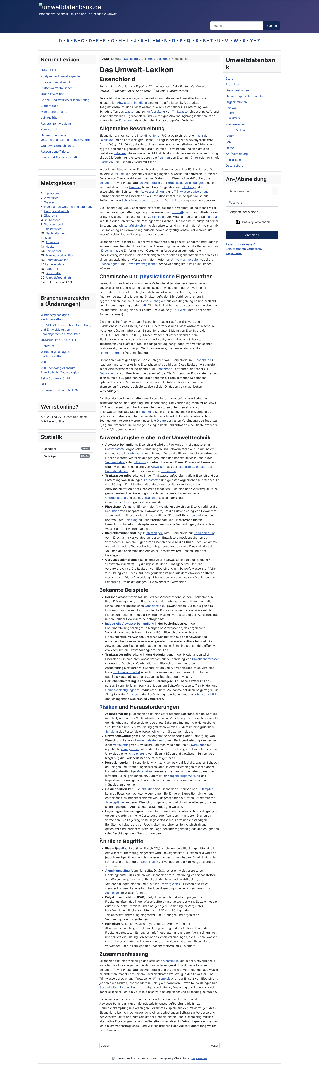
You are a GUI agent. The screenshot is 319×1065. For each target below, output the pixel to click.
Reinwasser (53, 251)
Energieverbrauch (56, 211)
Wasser (49, 202)
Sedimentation (115, 462)
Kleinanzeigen (235, 124)
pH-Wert (180, 310)
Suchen (272, 25)
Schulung (111, 731)
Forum (230, 136)
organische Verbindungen (186, 183)
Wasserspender (55, 224)
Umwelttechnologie (184, 259)
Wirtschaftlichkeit (131, 225)
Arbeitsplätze (114, 802)
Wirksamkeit (161, 978)
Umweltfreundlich (58, 277)
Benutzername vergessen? (244, 249)
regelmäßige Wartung (185, 776)
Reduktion (112, 511)
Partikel (119, 174)
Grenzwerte (153, 606)
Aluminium (112, 893)
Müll (48, 237)
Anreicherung (138, 753)
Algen (191, 515)
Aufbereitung (156, 111)
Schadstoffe (107, 183)
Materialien (144, 771)
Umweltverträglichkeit (141, 264)
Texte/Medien (235, 130)
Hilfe (231, 112)
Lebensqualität (204, 694)
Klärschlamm (108, 250)
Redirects (234, 117)
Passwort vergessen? (240, 244)
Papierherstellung (117, 471)
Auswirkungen (196, 745)
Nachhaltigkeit (56, 233)
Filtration (140, 462)
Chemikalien (149, 862)
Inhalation (147, 789)
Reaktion (164, 157)
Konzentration (109, 352)
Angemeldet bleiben (244, 212)
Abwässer (52, 242)
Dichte (161, 420)
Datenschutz (234, 165)
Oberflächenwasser (205, 659)
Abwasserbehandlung (132, 102)
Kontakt (211, 216)
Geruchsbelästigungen (120, 690)
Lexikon (231, 108)
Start (229, 78)
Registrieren (234, 253)
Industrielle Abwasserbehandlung (129, 623)
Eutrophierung (109, 373)
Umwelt (177, 212)
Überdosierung (115, 497)
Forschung (126, 120)
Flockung (188, 187)
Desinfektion (173, 200)
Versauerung (121, 745)
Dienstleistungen (237, 90)
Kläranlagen (154, 533)
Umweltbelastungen (149, 740)
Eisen (140, 135)
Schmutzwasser (57, 260)
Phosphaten (203, 360)
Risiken (108, 707)
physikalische (157, 276)
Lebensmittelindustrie (193, 466)
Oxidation (106, 162)
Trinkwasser (52, 229)
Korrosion (159, 216)
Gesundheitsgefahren (114, 987)
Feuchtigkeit (157, 301)
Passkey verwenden (255, 222)
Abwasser (51, 198)
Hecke (50, 246)
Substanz (120, 153)
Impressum (51, 193)
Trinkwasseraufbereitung (191, 191)
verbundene (150, 497)
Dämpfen (207, 789)
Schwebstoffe (115, 449)
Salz (200, 135)
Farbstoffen (152, 480)
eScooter (52, 268)
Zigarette (50, 215)
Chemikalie (171, 961)
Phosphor (163, 369)
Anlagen (132, 694)
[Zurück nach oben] (314, 1060)
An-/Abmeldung (237, 154)
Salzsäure (106, 140)
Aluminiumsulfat (117, 870)
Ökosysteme (130, 749)
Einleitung (131, 520)
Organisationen (236, 102)
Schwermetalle (149, 183)
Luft (143, 305)
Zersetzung (146, 411)
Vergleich (171, 884)
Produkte (232, 84)
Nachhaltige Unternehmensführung (68, 206)
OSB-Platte (53, 273)
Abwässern (158, 466)
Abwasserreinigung (154, 191)
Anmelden (252, 235)
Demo (230, 148)
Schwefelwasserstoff (136, 200)
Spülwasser (52, 220)
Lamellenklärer (55, 264)
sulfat (123, 848)
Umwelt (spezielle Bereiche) (245, 96)
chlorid (155, 135)
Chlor (194, 157)
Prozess (134, 187)
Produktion (168, 471)
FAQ (228, 142)
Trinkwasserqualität (126, 672)
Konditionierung (205, 533)
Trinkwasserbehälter (60, 255)
